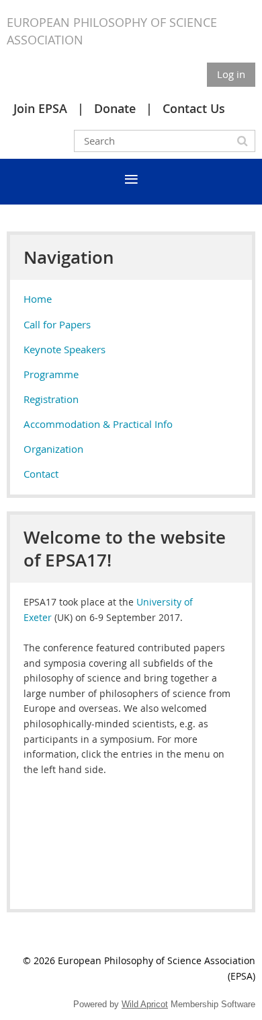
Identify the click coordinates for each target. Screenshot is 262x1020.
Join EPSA (40, 108)
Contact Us (194, 108)
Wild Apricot (145, 1004)
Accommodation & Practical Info (98, 424)
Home (38, 298)
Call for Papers (57, 324)
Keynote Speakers (64, 349)
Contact (41, 473)
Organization (53, 449)
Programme (51, 374)
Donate (115, 108)
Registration (51, 399)
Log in (231, 74)
